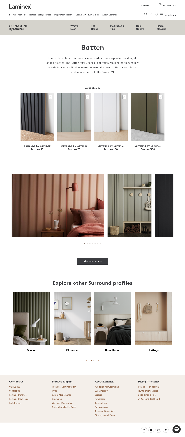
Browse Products (17, 14)
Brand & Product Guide (87, 14)
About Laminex (109, 14)
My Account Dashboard (149, 399)
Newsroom (100, 399)
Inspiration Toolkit (63, 14)
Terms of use (101, 403)
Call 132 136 (14, 387)
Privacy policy (101, 407)
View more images (92, 261)
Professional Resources (40, 14)
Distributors (15, 403)
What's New (74, 27)
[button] (177, 429)
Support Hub (169, 6)
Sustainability (101, 391)
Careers (145, 5)
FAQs (54, 391)
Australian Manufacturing (107, 387)
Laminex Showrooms (18, 399)
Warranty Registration (62, 403)
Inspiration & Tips (117, 27)
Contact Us (14, 391)
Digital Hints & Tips (147, 395)
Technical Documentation (64, 387)
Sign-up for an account (149, 387)
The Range (94, 27)
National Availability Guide (64, 407)
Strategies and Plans (105, 415)
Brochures (57, 399)
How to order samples (148, 391)
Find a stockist (161, 27)
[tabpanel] (37, 123)
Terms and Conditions (105, 411)
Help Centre (140, 27)
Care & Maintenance (61, 395)
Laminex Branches (18, 395)
